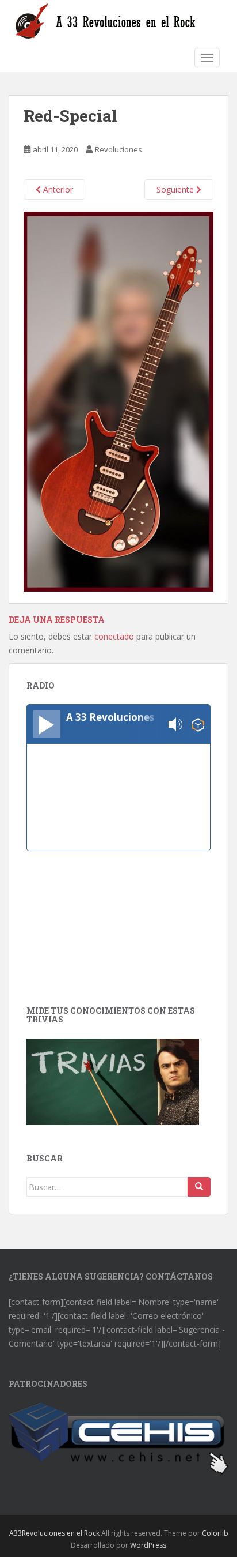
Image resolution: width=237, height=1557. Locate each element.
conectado (114, 636)
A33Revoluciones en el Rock (54, 1533)
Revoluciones (118, 149)
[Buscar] (199, 1187)
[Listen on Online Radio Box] (198, 724)
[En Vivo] (46, 724)
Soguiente (176, 189)
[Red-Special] (118, 400)
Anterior (57, 189)
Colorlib (215, 1533)
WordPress (148, 1545)
